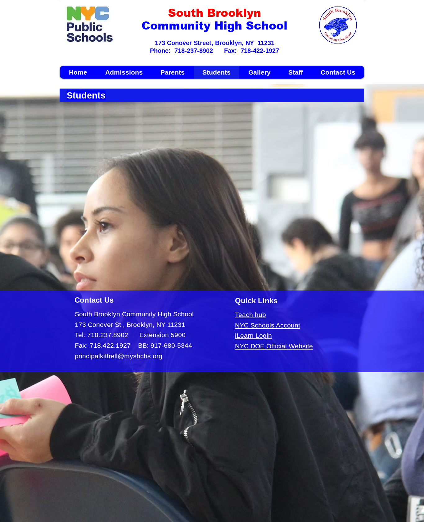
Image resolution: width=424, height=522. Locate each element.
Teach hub (250, 314)
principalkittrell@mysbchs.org (118, 355)
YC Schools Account (270, 325)
